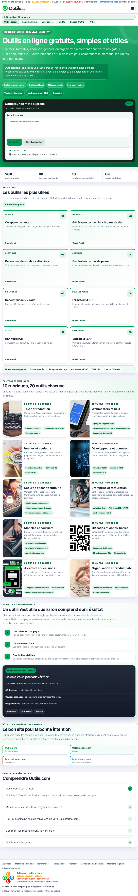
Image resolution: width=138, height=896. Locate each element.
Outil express (11, 22)
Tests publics (26, 711)
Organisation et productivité (112, 568)
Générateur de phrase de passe (38, 508)
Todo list (96, 369)
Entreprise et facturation (109, 488)
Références (11, 711)
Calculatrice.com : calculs (29, 876)
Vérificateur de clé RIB (102, 513)
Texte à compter (15, 115)
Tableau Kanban (121, 587)
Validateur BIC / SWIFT (118, 508)
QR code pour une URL (102, 553)
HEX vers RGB (51, 468)
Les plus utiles (29, 22)
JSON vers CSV (99, 473)
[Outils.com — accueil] (64, 8)
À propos (39, 711)
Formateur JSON (100, 468)
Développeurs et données (110, 448)
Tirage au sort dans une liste (37, 587)
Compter (14, 142)
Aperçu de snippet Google (103, 423)
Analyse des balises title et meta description (111, 428)
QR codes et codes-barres (110, 528)
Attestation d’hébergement (36, 548)
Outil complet (34, 142)
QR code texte (120, 553)
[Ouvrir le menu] (132, 8)
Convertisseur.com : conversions (32, 878)
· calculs (46, 2)
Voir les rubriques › (14, 204)
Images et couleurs (37, 448)
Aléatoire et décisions (39, 568)
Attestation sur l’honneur (35, 543)
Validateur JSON (116, 468)
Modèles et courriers (39, 528)
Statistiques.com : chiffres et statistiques (37, 881)
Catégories (47, 22)
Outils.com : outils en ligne (29, 873)
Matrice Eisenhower (101, 592)
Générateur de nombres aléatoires (39, 592)
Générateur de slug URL (102, 433)
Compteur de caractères (54, 428)
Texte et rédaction (13, 93)
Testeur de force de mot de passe (39, 513)
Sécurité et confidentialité (42, 488)
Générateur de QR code (102, 548)
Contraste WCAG (79, 369)
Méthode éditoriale (24, 863)
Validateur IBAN (99, 508)
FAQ (91, 22)
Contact (73, 863)
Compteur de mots (33, 428)
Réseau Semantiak (11, 868)
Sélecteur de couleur (33, 468)
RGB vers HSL (31, 473)
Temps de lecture (32, 433)
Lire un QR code (112, 369)
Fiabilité (61, 22)
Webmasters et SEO (38, 93)
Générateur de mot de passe (36, 503)
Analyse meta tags (58, 369)
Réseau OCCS (77, 22)
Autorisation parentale (34, 553)
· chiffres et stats (118, 2)
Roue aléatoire (58, 587)
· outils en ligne (16, 2)
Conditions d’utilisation (92, 863)
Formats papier (37, 369)
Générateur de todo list (102, 587)
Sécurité (57, 93)
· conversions (80, 2)
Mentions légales (115, 863)
